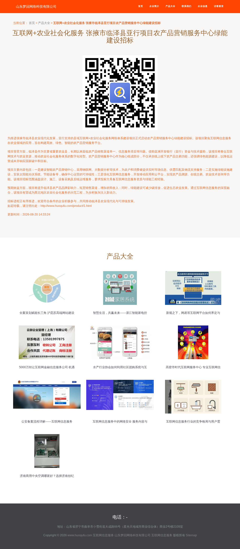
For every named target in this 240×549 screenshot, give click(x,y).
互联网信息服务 (103, 535)
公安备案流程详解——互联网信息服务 (46, 421)
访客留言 (219, 6)
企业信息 (203, 6)
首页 (140, 6)
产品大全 (170, 6)
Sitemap (191, 535)
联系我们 (186, 6)
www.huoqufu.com (80, 535)
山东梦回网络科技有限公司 (36, 6)
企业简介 (154, 6)
